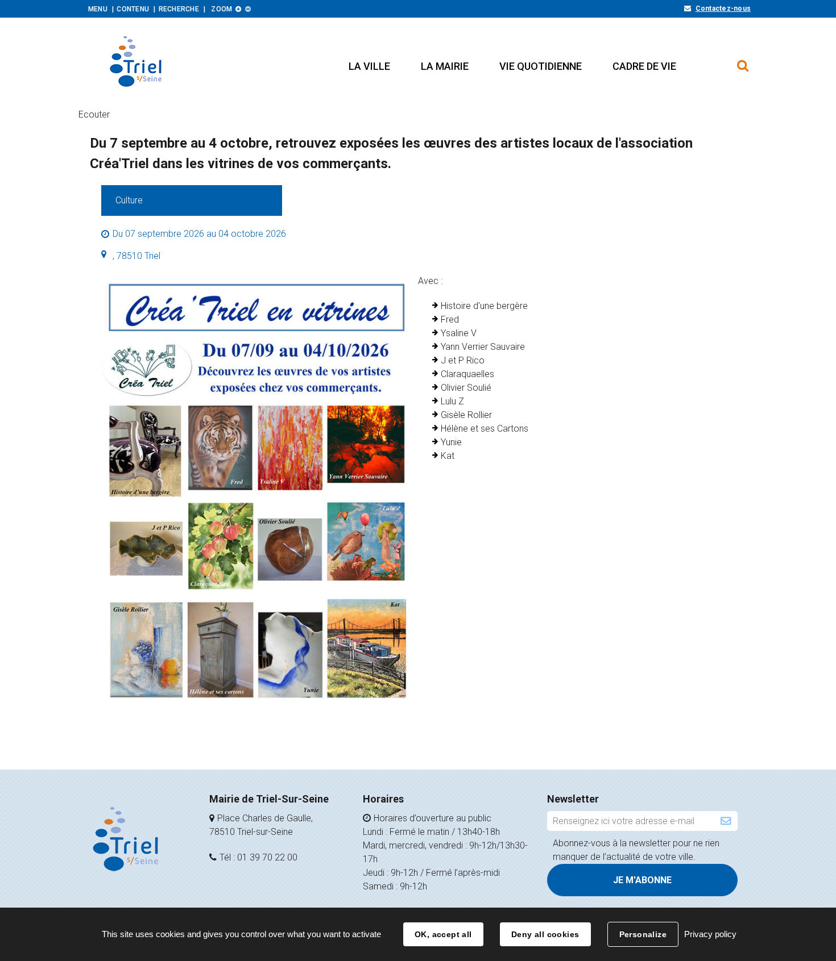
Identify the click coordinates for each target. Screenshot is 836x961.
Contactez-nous (723, 8)
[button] (369, 66)
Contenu (133, 9)
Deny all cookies (545, 934)
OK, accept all (443, 934)
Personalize (643, 934)
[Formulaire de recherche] (743, 60)
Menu (97, 9)
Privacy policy (710, 934)
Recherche (179, 9)
